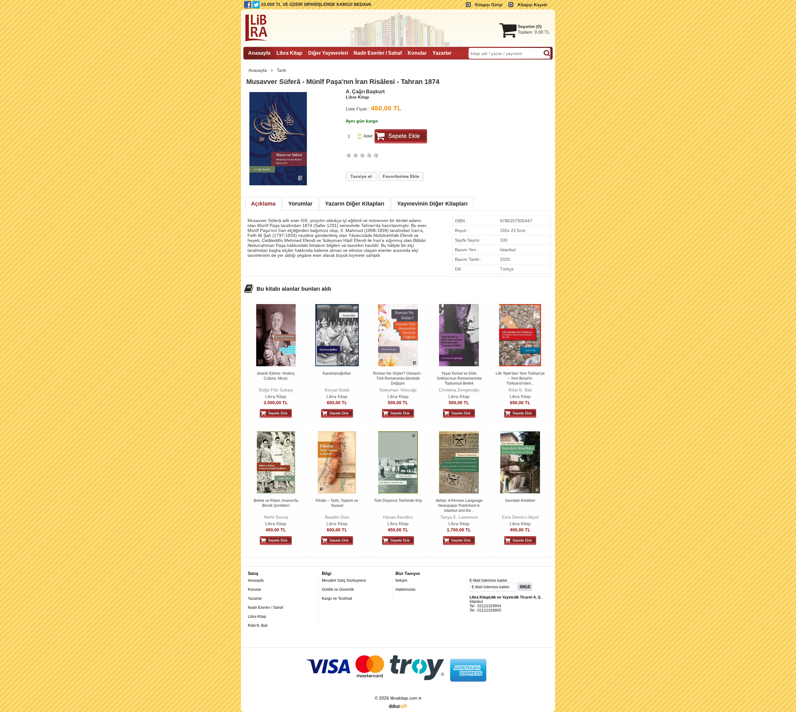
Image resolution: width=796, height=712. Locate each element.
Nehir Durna (276, 517)
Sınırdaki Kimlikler (520, 500)
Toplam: (534, 32)
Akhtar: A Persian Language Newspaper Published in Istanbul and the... (459, 505)
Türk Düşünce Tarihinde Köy (398, 500)
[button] (360, 134)
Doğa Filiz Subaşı (276, 389)
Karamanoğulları (337, 373)
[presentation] (263, 203)
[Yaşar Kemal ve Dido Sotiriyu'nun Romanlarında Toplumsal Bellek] (459, 364)
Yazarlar (255, 598)
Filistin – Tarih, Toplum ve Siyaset (337, 503)
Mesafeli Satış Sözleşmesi (344, 580)
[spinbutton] (352, 136)
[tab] (263, 203)
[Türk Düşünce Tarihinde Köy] (398, 491)
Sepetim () (530, 26)
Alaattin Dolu (337, 517)
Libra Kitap (275, 396)
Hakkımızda (405, 589)
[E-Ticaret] (398, 705)
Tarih (282, 70)
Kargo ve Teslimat (337, 598)
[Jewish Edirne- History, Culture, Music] (276, 364)
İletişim (401, 580)
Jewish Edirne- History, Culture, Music (276, 376)
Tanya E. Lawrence (459, 517)
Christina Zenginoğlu (459, 389)
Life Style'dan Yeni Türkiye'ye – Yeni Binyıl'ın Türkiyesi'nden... (520, 378)
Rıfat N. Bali (520, 389)
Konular (254, 589)
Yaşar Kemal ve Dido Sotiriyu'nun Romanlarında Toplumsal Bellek (459, 378)
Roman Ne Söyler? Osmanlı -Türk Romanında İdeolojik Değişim (398, 378)
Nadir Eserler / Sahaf (265, 607)
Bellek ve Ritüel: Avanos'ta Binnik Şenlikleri (276, 503)
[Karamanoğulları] (337, 364)
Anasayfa (258, 70)
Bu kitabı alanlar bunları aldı (294, 289)
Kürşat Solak (337, 389)
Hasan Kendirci (398, 517)
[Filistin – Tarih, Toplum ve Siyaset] (337, 491)
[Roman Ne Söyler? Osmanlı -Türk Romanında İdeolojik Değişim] (398, 364)
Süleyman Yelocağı (398, 389)
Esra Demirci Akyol (520, 517)
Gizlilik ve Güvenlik (338, 589)
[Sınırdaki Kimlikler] (520, 491)
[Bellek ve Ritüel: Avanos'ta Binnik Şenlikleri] (276, 491)
